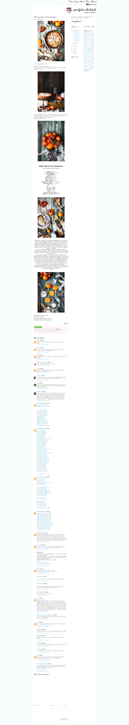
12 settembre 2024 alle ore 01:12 (43, 646)
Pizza (93, 56)
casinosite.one (39, 576)
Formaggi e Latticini (89, 43)
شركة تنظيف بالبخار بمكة (42, 458)
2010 (74, 51)
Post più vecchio (65, 705)
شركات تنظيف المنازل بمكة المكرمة (44, 438)
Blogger (67, 719)
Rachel (38, 598)
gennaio (75, 42)
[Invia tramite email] (55, 329)
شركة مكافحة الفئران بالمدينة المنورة (44, 527)
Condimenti (92, 35)
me (67, 718)
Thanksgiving (92, 66)
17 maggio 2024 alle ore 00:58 (43, 626)
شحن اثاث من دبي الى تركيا (42, 564)
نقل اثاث (38, 560)
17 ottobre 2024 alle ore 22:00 (43, 660)
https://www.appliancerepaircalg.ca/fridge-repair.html (47, 571)
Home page (51, 705)
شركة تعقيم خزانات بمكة (41, 504)
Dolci (92, 42)
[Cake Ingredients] (49, 312)
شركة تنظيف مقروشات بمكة (42, 457)
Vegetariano (87, 69)
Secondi (85, 62)
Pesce (91, 56)
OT (93, 54)
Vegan (92, 67)
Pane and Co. (87, 55)
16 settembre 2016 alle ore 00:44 (43, 508)
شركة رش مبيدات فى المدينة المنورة (44, 523)
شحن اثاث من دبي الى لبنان (42, 562)
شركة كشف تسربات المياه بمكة (43, 471)
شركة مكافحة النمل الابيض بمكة (43, 412)
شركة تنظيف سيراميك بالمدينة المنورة (44, 514)
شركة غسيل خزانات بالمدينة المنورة (44, 520)
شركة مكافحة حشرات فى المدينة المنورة (45, 524)
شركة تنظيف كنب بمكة (41, 446)
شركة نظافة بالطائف (41, 418)
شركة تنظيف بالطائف (41, 416)
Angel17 (38, 568)
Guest (38, 655)
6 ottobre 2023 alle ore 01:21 (43, 580)
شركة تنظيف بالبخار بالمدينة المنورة (44, 516)
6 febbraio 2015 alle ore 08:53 (43, 344)
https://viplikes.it (42, 547)
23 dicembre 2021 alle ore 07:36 (43, 549)
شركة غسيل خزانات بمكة (42, 463)
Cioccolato (92, 34)
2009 (74, 53)
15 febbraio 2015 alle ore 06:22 (43, 400)
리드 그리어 (39, 649)
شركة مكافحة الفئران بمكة (42, 414)
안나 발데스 (39, 635)
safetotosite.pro (40, 583)
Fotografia (86, 44)
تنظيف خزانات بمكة (40, 466)
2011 (74, 50)
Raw (88, 60)
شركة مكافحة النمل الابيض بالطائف (43, 406)
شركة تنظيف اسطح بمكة (42, 454)
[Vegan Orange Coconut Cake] (49, 61)
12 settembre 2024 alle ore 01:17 (43, 652)
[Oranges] (49, 161)
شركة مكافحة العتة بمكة (41, 413)
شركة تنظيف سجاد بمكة (41, 434)
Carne (88, 34)
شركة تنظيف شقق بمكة (41, 431)
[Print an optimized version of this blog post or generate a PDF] (38, 327)
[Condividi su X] (58, 329)
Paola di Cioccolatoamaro (41, 362)
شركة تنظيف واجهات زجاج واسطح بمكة (44, 452)
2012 (74, 48)
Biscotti (85, 34)
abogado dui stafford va (41, 599)
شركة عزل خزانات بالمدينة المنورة (43, 521)
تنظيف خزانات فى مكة (41, 465)
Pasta (92, 55)
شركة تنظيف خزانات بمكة (42, 464)
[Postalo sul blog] (57, 329)
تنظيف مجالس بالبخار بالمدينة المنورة (44, 517)
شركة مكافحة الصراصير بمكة (42, 415)
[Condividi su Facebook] (59, 329)
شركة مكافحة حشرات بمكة (42, 409)
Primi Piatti (90, 57)
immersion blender (53, 540)
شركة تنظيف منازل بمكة (41, 432)
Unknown (38, 340)
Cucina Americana (87, 39)
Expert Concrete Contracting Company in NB (45, 614)
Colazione (86, 35)
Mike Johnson (39, 544)
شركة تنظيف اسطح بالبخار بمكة (43, 461)
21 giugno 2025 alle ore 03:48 (43, 671)
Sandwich (92, 61)
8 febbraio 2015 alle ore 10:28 (43, 372)
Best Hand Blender (40, 532)
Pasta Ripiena (86, 56)
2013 (74, 46)
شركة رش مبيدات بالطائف (42, 405)
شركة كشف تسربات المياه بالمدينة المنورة (45, 522)
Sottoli (88, 62)
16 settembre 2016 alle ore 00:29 (43, 425)
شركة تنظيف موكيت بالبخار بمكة (43, 460)
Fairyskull (39, 375)
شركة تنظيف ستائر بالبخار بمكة (43, 441)
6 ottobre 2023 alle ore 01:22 (43, 589)
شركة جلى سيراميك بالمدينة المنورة (44, 515)
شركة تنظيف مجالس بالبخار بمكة (43, 459)
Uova (88, 67)
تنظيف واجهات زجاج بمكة (42, 453)
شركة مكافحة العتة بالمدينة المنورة (43, 528)
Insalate (86, 47)
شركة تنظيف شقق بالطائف (42, 420)
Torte (85, 67)
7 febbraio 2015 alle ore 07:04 (43, 365)
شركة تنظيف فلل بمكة (41, 433)
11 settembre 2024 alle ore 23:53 (43, 632)
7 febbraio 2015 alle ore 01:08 (43, 359)
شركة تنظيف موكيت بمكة (42, 439)
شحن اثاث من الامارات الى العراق (43, 563)
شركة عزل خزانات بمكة (41, 470)
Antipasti (87, 33)
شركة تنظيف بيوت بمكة (41, 430)
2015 (74, 28)
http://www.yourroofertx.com (42, 659)
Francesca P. (39, 391)
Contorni (86, 36)
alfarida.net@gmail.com (41, 403)
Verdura (86, 71)
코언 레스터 (39, 629)
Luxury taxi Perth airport (42, 663)
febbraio (75, 30)
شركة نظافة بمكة (40, 437)
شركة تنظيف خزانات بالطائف (42, 422)
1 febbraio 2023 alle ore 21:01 (43, 573)
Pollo (85, 57)
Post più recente (37, 705)
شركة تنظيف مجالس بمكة (42, 440)
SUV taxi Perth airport (41, 668)
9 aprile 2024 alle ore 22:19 (42, 619)
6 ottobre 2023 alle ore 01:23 (43, 595)
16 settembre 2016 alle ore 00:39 (43, 474)
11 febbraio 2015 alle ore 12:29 (43, 388)
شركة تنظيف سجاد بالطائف (42, 421)
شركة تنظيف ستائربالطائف (42, 419)
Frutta (92, 44)
